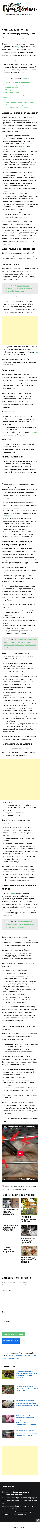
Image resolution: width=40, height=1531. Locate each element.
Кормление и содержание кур (13, 38)
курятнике (11, 893)
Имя (3, 1312)
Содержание (20, 1527)
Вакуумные (10, 90)
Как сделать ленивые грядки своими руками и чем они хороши (27, 1388)
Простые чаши (11, 87)
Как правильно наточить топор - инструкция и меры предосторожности (26, 1433)
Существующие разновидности (15, 85)
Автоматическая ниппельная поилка (20, 102)
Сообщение (6, 1290)
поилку (16, 47)
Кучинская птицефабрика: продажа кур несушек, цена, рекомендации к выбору (19, 1500)
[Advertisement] (20, 330)
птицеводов (18, 149)
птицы (35, 432)
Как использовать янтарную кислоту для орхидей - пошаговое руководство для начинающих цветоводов (26, 1420)
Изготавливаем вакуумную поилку (19, 105)
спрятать (25, 78)
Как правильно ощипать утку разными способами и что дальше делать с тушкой (27, 1403)
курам (9, 516)
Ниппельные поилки (11, 92)
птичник (21, 1080)
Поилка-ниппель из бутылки (14, 100)
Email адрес (6, 1321)
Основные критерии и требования (16, 82)
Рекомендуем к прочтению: (17, 107)
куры (36, 352)
